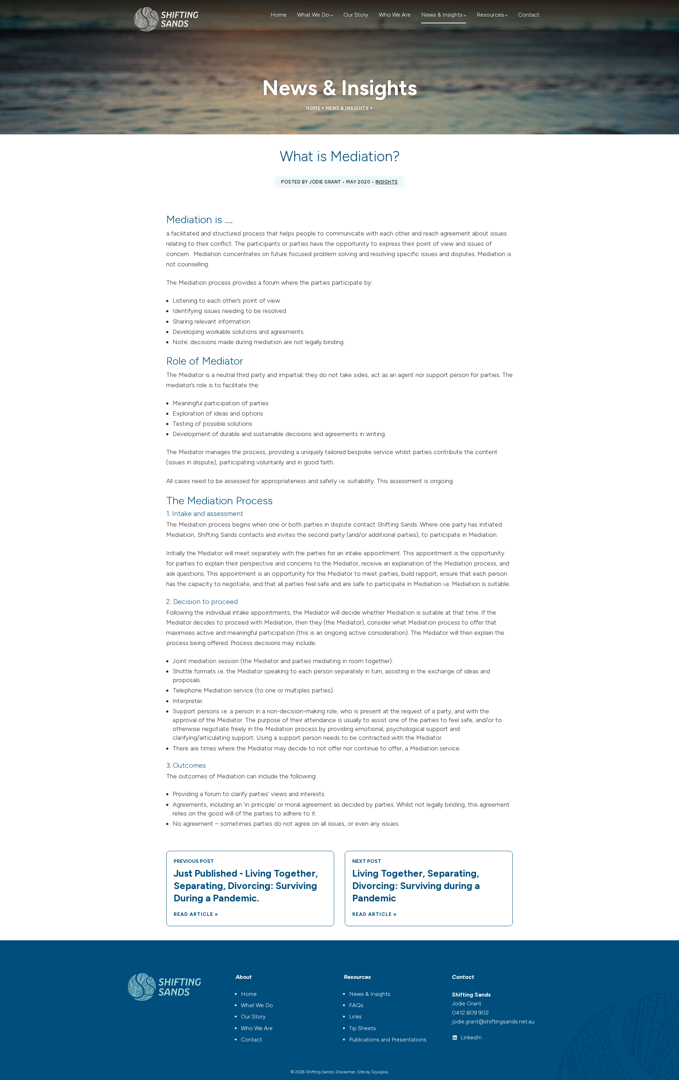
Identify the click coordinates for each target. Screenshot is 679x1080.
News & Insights (442, 14)
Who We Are (395, 14)
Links (355, 1016)
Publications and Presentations (387, 1039)
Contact (528, 14)
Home (278, 14)
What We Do (313, 14)
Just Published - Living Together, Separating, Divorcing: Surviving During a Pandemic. (246, 885)
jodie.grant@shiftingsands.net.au (493, 1021)
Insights (387, 182)
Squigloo (379, 1071)
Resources (490, 14)
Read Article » (196, 914)
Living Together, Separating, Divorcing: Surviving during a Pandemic (416, 885)
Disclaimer (345, 1071)
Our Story (355, 14)
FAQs (356, 1005)
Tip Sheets (362, 1028)
